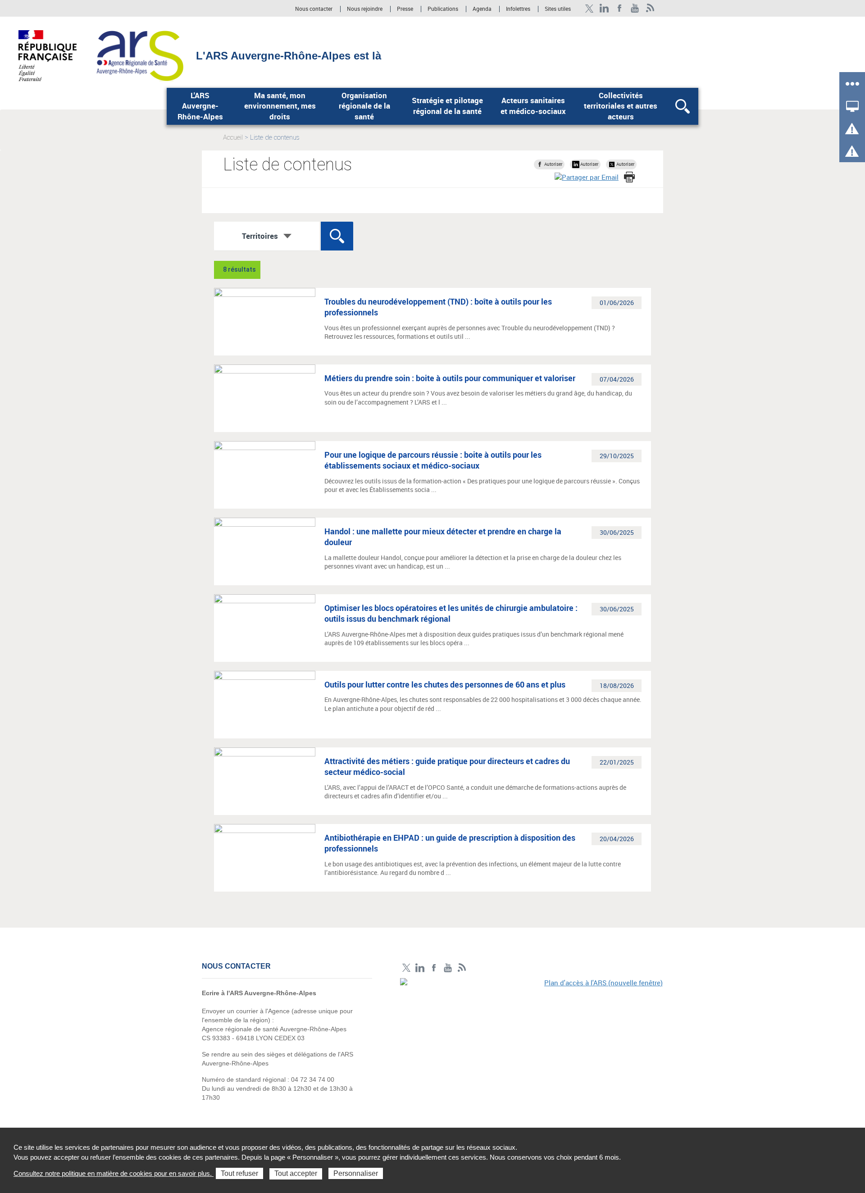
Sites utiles (558, 9)
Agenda (483, 9)
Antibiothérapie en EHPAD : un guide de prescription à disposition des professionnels (449, 843)
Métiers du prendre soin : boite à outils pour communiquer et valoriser (449, 378)
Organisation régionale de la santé (364, 106)
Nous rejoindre (365, 9)
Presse (405, 9)
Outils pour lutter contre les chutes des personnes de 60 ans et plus (444, 684)
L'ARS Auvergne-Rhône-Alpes (200, 106)
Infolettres (518, 9)
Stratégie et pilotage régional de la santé (447, 106)
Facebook (620, 8)
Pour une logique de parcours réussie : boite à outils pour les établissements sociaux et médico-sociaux (433, 460)
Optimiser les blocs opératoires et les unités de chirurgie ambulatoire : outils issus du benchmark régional (451, 613)
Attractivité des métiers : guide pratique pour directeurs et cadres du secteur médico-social (447, 766)
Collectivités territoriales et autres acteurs (620, 106)
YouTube (635, 8)
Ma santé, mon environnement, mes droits (280, 106)
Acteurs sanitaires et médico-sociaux (533, 106)
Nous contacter (313, 9)
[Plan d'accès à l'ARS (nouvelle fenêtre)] (531, 1040)
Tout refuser (239, 1173)
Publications (444, 9)
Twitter (589, 8)
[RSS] (650, 8)
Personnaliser (355, 1173)
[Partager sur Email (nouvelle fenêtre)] (587, 177)
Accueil (233, 137)
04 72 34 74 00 (312, 1079)
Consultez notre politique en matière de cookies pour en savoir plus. (114, 1173)
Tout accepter (295, 1173)
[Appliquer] (337, 236)
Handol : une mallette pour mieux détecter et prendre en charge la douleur (442, 536)
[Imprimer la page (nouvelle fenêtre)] (629, 177)
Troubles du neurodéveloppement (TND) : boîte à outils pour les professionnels (438, 307)
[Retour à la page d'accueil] (139, 54)
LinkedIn (604, 8)
